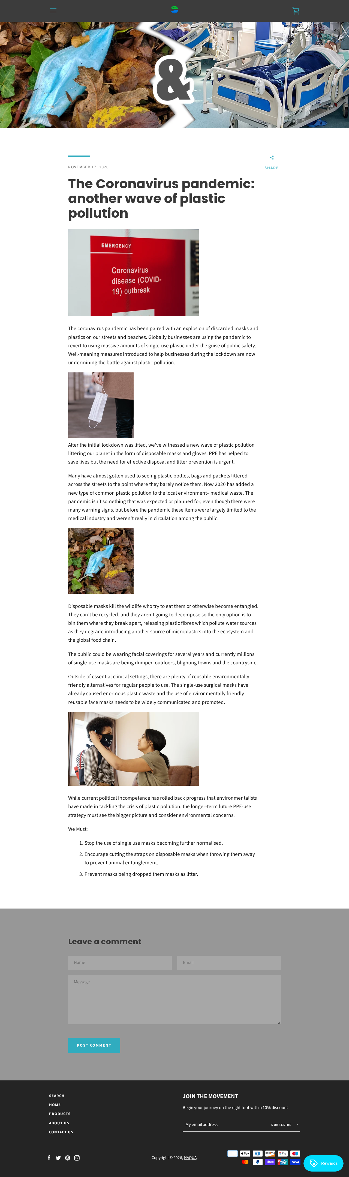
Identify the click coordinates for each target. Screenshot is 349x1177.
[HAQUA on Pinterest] (67, 1157)
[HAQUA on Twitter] (58, 1157)
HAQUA (190, 1158)
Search (57, 1096)
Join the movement (210, 1096)
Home (55, 1105)
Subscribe (282, 1125)
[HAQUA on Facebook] (49, 1157)
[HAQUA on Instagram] (77, 1157)
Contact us (61, 1132)
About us (59, 1123)
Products (60, 1114)
